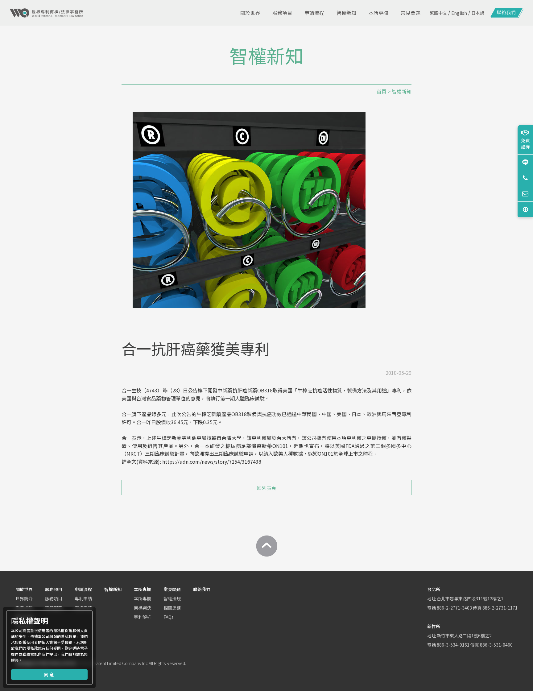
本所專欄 (142, 589)
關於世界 (24, 589)
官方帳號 (525, 162)
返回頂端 (525, 209)
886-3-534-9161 (453, 645)
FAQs (168, 617)
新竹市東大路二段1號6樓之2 (464, 635)
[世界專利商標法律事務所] (46, 13)
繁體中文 (438, 13)
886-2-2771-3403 (454, 608)
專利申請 (83, 598)
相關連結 (172, 608)
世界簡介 (24, 598)
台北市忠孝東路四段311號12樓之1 (470, 598)
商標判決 (142, 608)
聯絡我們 (201, 589)
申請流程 (83, 589)
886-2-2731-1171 (500, 608)
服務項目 (53, 589)
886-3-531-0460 (496, 645)
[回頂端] (266, 546)
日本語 (477, 13)
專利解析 (142, 617)
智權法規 (172, 598)
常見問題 (172, 589)
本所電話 (525, 178)
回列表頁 (266, 487)
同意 (49, 674)
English (459, 13)
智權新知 (113, 589)
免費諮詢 (525, 143)
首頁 (381, 91)
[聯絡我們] (507, 13)
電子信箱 (525, 193)
